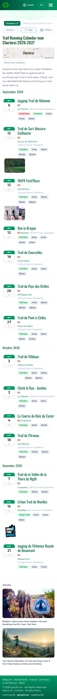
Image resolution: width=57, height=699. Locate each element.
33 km (28, 378)
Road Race (24, 114)
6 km (48, 114)
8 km (43, 334)
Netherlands (21, 679)
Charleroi (26, 420)
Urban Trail (24, 515)
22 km (22, 154)
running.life (9, 694)
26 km (22, 308)
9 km (43, 269)
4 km (34, 567)
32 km (32, 154)
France (33, 679)
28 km (32, 202)
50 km (39, 378)
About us (8, 690)
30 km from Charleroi (14, 62)
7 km (34, 149)
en (41, 5)
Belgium (7, 679)
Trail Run (38, 114)
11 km (22, 119)
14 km (35, 452)
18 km (22, 202)
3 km (34, 401)
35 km (33, 308)
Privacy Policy (33, 690)
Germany (44, 679)
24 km (32, 339)
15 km (32, 119)
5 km (34, 237)
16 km (44, 425)
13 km (44, 149)
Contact (18, 690)
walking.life (37, 694)
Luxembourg (10, 682)
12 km (32, 242)
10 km (44, 197)
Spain (22, 682)
